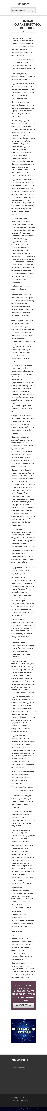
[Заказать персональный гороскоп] (23, 1029)
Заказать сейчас (23, 1005)
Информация (19, 1060)
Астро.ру (23, 4)
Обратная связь (19, 1067)
